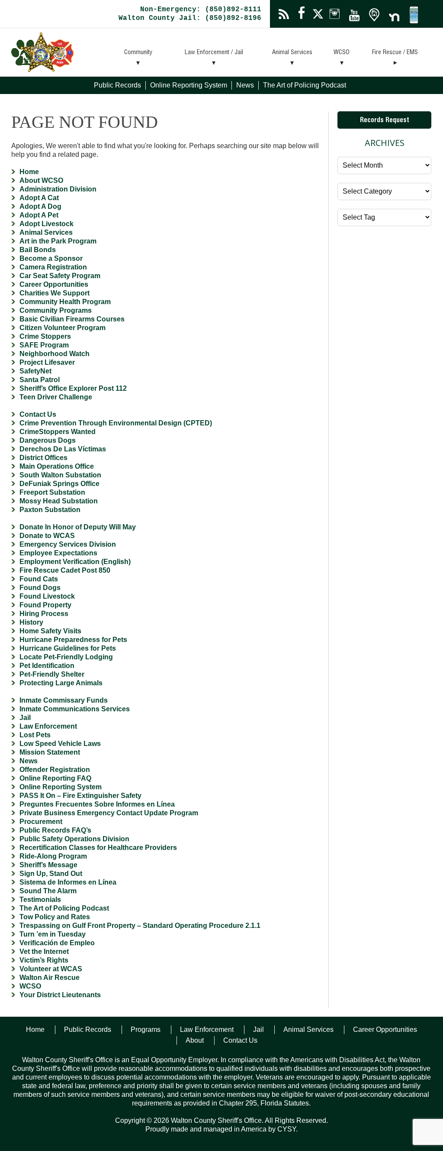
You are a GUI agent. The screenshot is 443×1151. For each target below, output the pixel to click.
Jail (25, 717)
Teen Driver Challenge (55, 397)
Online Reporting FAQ (55, 778)
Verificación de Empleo (57, 943)
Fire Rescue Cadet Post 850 (64, 570)
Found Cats (38, 579)
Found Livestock (47, 596)
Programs (146, 1029)
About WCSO (41, 180)
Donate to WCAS (47, 535)
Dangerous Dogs (47, 440)
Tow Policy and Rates (54, 917)
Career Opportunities (53, 284)
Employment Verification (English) (75, 561)
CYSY (286, 1129)
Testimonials (40, 899)
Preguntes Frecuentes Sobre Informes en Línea (97, 804)
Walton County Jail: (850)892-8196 (190, 18)
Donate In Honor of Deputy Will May (77, 527)
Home (29, 171)
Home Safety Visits (50, 631)
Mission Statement (49, 752)
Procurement (40, 821)
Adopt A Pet (38, 215)
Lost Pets (35, 735)
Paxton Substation (49, 509)
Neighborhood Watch (54, 353)
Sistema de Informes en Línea (67, 882)
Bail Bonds (37, 249)
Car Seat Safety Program (59, 275)
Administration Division (57, 189)
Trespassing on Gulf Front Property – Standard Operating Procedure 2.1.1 (139, 925)
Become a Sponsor (51, 258)
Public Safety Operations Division (74, 839)
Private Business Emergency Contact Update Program (108, 813)
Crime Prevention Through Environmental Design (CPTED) (115, 423)
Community (138, 53)
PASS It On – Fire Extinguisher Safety (80, 795)
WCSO (342, 53)
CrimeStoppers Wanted (57, 431)
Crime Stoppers (45, 336)
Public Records (117, 85)
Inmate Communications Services (74, 709)
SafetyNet (35, 371)
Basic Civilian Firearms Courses (72, 319)
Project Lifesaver (47, 362)
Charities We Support (54, 293)
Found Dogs (40, 587)
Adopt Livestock (46, 223)
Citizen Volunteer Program (62, 327)
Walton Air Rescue (49, 977)
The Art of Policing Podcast (304, 85)
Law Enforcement (48, 726)
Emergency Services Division (67, 544)
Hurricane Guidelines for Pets (67, 648)
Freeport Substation (52, 492)
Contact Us (37, 414)
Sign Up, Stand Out (50, 873)
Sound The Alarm (48, 891)
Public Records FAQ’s (55, 830)
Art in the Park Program (57, 241)
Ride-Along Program (53, 856)
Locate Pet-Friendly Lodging (66, 657)
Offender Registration (54, 769)
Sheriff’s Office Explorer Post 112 (73, 388)
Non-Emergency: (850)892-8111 (200, 9)
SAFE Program (44, 345)
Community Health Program (65, 301)
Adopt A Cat (39, 197)
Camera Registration (53, 267)
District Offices (43, 457)
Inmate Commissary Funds (63, 700)
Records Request (384, 120)
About (195, 1040)
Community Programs (55, 310)
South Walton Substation (60, 475)
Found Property (45, 605)
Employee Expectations (58, 553)
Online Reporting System (188, 85)
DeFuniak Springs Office (59, 483)
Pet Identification (46, 665)
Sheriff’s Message (48, 865)
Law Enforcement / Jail (214, 53)
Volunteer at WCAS (50, 969)
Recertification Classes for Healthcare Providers (98, 847)
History (31, 622)
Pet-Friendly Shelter (51, 674)
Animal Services (292, 53)
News (245, 85)
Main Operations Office (56, 466)
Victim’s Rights (43, 960)
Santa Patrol (39, 379)
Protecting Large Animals (61, 683)
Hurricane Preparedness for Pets (73, 639)
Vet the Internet (44, 951)
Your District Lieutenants (60, 995)
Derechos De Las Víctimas (62, 449)
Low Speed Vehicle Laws (60, 743)
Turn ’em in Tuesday (52, 934)
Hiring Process (43, 613)
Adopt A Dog (40, 206)
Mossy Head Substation (58, 501)
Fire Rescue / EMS (395, 53)
